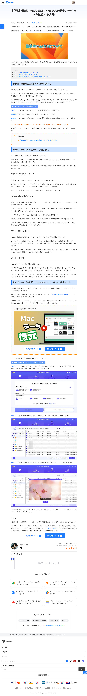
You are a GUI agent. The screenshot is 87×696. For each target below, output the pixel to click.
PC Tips (64, 620)
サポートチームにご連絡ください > (54, 625)
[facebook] (67, 661)
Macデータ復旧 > (22, 634)
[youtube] (74, 661)
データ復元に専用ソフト (52, 528)
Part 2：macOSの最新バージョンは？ (25, 74)
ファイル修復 (54, 620)
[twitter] (71, 661)
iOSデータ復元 (24, 620)
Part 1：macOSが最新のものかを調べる (26, 72)
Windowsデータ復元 (39, 620)
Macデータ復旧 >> (37, 22)
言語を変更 (43, 675)
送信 (82, 669)
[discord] (83, 661)
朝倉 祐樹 (24, 545)
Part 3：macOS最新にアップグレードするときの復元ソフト (32, 76)
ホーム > (14, 634)
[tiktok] (78, 661)
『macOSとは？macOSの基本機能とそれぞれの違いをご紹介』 (39, 140)
